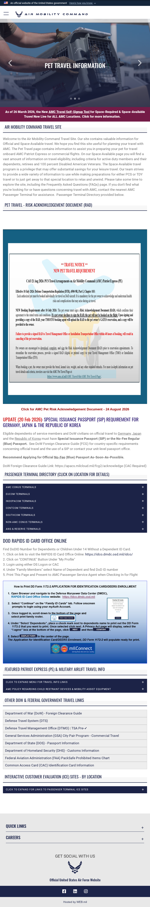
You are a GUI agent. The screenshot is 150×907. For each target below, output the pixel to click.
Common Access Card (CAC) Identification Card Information (49, 765)
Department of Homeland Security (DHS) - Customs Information (52, 751)
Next (135, 63)
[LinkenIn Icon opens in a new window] (75, 891)
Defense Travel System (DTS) (26, 721)
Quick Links (16, 826)
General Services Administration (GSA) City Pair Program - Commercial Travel (62, 736)
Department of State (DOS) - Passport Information (42, 743)
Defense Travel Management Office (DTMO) (37, 728)
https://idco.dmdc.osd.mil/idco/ (109, 554)
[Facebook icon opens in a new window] (64, 891)
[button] (83, 3)
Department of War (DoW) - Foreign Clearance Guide (44, 713)
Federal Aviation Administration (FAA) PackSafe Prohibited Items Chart (57, 758)
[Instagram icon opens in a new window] (86, 891)
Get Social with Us (75, 856)
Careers (13, 837)
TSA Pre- (79, 728)
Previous (15, 63)
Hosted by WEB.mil (75, 901)
